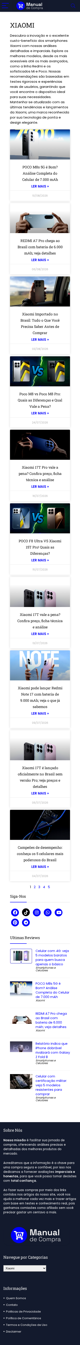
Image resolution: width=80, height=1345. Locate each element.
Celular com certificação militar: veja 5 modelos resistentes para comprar (51, 1085)
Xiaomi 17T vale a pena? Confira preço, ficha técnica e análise (40, 620)
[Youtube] (58, 912)
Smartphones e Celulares (46, 969)
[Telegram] (26, 922)
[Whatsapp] (48, 912)
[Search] (73, 6)
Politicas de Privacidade (23, 1311)
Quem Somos (16, 1298)
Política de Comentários (23, 1318)
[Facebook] (15, 912)
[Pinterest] (15, 922)
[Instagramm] (37, 912)
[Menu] (5, 6)
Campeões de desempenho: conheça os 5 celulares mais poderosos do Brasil (40, 853)
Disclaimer (13, 1331)
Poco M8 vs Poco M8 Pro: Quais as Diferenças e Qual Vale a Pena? (40, 400)
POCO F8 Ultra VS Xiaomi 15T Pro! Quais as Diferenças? (40, 547)
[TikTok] (26, 912)
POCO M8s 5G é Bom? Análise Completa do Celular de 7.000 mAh (40, 173)
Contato (12, 1305)
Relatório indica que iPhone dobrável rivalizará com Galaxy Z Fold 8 (53, 1050)
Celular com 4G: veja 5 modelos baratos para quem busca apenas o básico (52, 957)
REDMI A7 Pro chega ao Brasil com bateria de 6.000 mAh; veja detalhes (40, 246)
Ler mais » (40, 186)
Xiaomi (40, 1000)
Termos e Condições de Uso (26, 1325)
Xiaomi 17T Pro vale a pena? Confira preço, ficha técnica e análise (40, 473)
